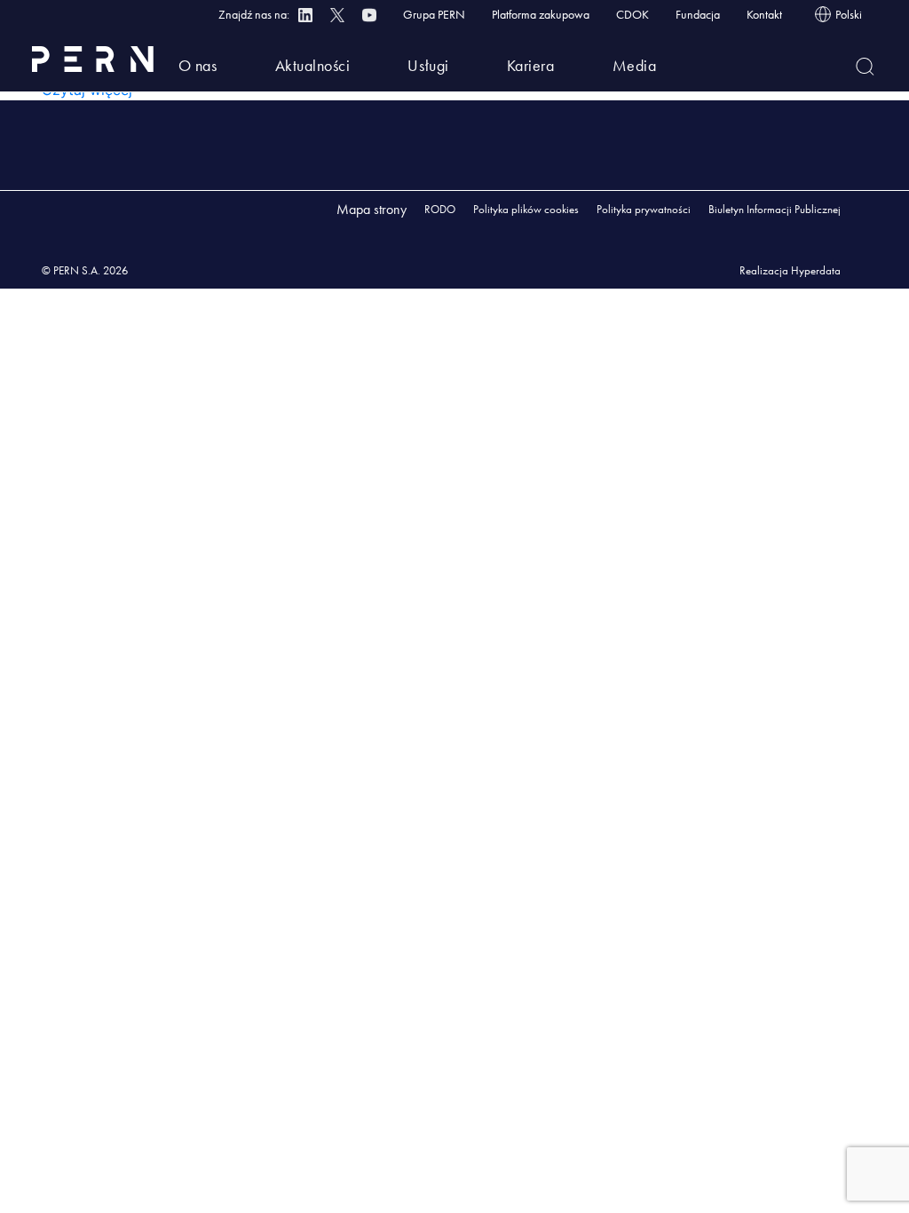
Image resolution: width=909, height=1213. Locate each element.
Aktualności (313, 65)
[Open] (865, 66)
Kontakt (764, 14)
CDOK (632, 14)
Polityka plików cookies (526, 209)
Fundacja (698, 14)
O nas (197, 65)
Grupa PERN (434, 14)
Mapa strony (371, 209)
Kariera (531, 65)
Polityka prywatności (644, 209)
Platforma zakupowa (540, 14)
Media (635, 65)
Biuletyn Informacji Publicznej (774, 209)
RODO (439, 209)
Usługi (427, 65)
